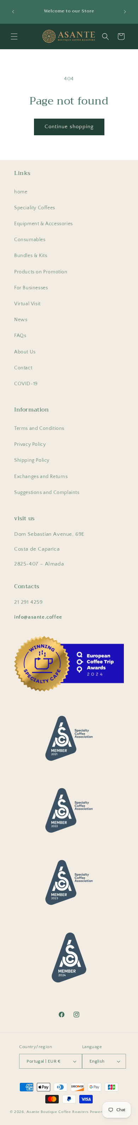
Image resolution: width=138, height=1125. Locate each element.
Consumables (30, 240)
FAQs (20, 336)
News (20, 320)
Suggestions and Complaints (47, 492)
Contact (23, 368)
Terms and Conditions (39, 428)
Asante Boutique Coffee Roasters (58, 1112)
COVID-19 (26, 384)
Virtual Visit (27, 304)
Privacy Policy (30, 444)
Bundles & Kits (30, 255)
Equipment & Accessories (43, 224)
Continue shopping (69, 127)
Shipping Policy (32, 460)
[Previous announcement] (13, 11)
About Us (25, 352)
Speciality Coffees (34, 208)
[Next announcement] (125, 11)
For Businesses (31, 288)
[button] (14, 36)
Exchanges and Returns (41, 476)
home (20, 192)
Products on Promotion (41, 272)
